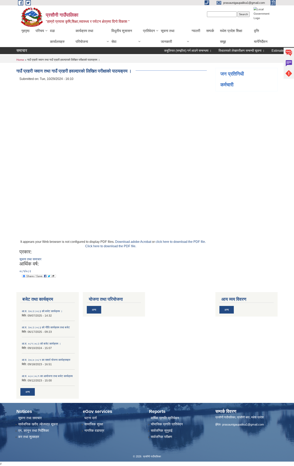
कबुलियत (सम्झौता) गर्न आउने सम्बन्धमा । (181, 50)
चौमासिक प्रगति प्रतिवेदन (167, 424)
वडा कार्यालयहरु (57, 36)
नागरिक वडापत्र (94, 431)
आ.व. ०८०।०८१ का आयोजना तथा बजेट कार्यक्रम (47, 376)
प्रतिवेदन (149, 31)
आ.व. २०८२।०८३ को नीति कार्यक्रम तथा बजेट (46, 327)
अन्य (27, 391)
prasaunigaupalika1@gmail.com (243, 424)
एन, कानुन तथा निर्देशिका (33, 431)
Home (20, 59)
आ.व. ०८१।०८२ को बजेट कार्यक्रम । (41, 343)
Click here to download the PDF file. (110, 246)
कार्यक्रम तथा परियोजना (84, 36)
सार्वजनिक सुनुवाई (161, 431)
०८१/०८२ (25, 271)
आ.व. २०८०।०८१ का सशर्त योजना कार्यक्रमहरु (46, 359)
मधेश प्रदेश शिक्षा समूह (231, 36)
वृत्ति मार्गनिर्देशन (260, 36)
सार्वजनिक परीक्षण (161, 437)
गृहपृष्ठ (25, 31)
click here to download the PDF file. (181, 241)
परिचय (40, 31)
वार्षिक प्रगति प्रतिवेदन (165, 418)
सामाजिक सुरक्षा (93, 424)
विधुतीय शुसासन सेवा (121, 36)
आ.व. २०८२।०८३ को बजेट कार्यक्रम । (42, 311)
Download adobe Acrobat (133, 241)
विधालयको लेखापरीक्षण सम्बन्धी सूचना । (235, 50)
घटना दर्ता (90, 418)
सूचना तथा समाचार (30, 259)
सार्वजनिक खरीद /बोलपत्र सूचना (38, 424)
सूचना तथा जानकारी (167, 36)
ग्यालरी (196, 31)
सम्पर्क (210, 31)
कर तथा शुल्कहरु (28, 437)
